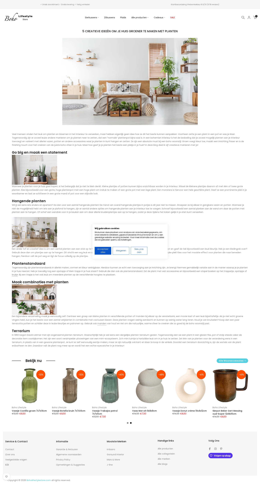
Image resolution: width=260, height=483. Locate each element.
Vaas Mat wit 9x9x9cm (144, 410)
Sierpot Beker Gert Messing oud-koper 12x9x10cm (227, 412)
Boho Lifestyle (19, 407)
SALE (172, 17)
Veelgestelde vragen (16, 459)
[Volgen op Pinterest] (221, 449)
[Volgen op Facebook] (209, 449)
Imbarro (111, 449)
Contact (9, 449)
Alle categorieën (166, 453)
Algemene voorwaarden (68, 454)
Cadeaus (158, 17)
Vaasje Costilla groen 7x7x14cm (29, 410)
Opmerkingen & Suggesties (70, 464)
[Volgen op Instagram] (215, 449)
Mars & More (113, 459)
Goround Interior (115, 454)
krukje (15, 274)
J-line (110, 464)
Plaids (123, 17)
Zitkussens (109, 17)
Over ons (10, 454)
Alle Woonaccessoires (231, 360)
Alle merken (164, 459)
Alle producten (139, 17)
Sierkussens (91, 17)
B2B (7, 464)
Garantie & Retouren (67, 449)
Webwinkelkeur (194, 4)
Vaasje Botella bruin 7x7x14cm (68, 410)
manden (101, 323)
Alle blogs (162, 464)
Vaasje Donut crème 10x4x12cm (189, 410)
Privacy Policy (63, 459)
